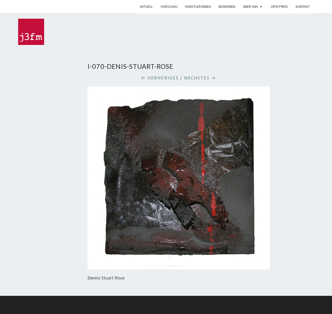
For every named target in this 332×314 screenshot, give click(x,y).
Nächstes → (200, 78)
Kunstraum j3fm (22, 6)
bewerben (227, 6)
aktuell (146, 6)
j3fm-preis (279, 6)
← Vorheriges (160, 78)
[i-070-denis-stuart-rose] (178, 180)
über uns (250, 6)
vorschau (169, 6)
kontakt (303, 6)
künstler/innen (198, 6)
